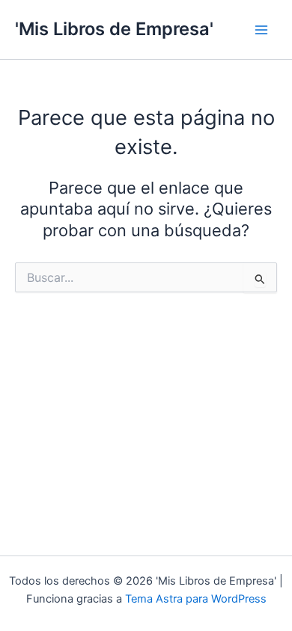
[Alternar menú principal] (261, 30)
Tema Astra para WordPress (196, 599)
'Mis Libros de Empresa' (114, 29)
